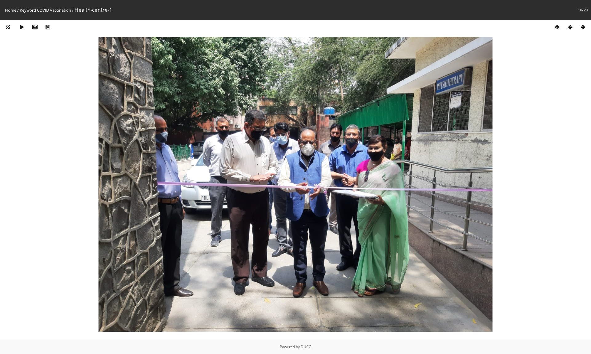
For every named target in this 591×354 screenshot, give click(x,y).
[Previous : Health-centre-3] (570, 27)
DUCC (306, 346)
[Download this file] (47, 27)
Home (10, 10)
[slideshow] (21, 27)
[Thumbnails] (557, 27)
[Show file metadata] (34, 27)
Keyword (28, 10)
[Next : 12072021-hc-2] (583, 27)
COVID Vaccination (54, 10)
